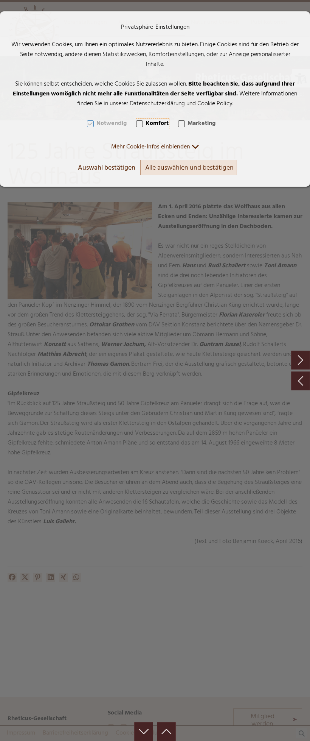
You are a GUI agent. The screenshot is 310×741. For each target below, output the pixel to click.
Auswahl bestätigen (106, 168)
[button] (155, 147)
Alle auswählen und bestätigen (189, 168)
